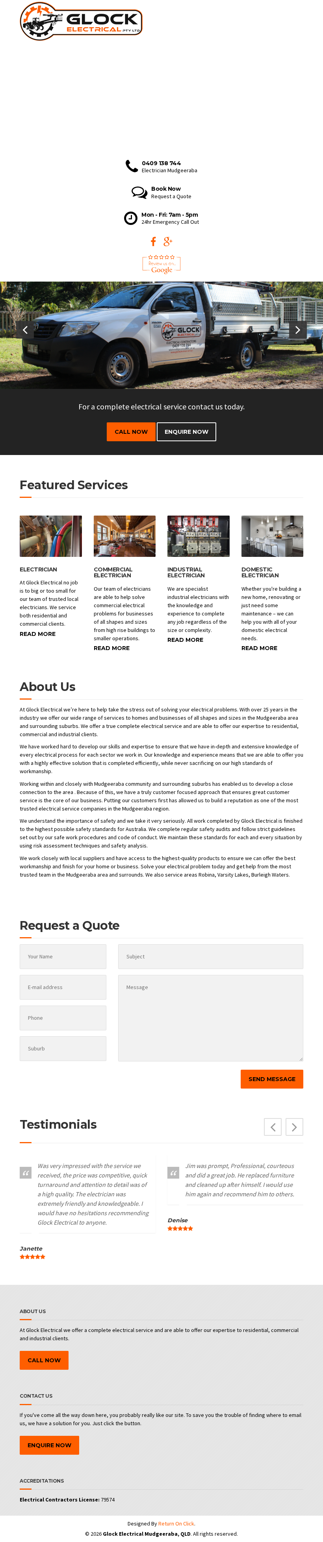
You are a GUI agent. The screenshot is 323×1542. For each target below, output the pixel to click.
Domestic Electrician (260, 572)
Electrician (38, 569)
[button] (25, 330)
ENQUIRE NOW (186, 431)
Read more (38, 633)
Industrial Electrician (186, 572)
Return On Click (176, 1523)
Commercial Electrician (113, 572)
